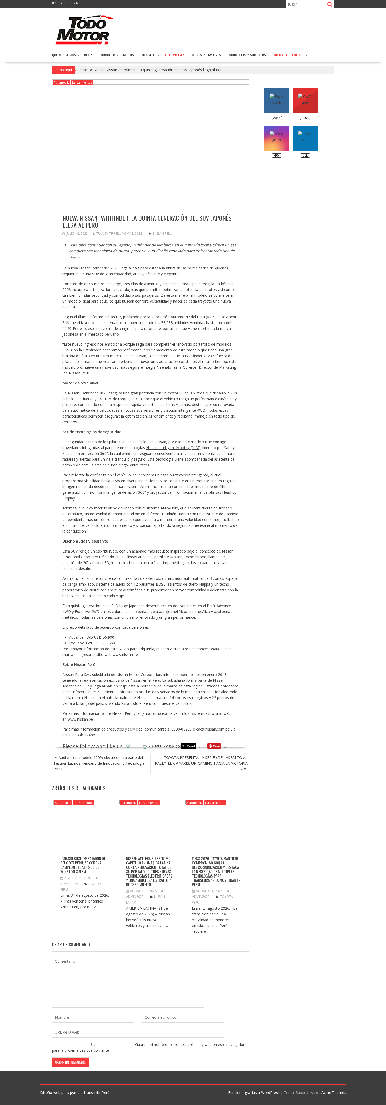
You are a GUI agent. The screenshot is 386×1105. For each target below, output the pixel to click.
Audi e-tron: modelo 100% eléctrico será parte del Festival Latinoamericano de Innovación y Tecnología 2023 (99, 763)
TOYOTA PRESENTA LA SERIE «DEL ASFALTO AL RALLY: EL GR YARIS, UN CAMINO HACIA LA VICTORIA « (201, 763)
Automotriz (174, 55)
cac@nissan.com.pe (212, 729)
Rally (88, 55)
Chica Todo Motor (289, 55)
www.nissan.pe (125, 654)
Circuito (108, 55)
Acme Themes (333, 1092)
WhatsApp (86, 734)
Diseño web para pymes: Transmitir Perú (74, 1092)
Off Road (149, 55)
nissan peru (162, 233)
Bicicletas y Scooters (247, 55)
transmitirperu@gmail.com (119, 233)
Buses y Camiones (206, 55)
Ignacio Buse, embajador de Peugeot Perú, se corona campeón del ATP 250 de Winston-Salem (83, 865)
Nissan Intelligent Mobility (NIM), (173, 447)
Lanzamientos (82, 82)
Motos (128, 55)
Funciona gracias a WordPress (254, 1092)
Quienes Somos (64, 55)
